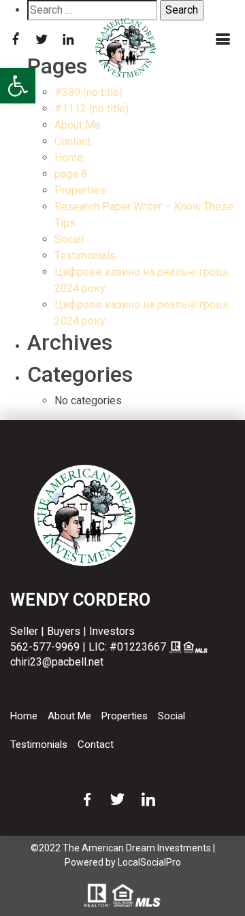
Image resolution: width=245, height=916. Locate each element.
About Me (77, 124)
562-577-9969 (45, 646)
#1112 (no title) (91, 108)
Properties (79, 190)
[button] (17, 85)
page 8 (70, 173)
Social (69, 239)
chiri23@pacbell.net (56, 661)
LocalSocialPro (149, 862)
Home (68, 157)
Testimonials (85, 255)
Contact (72, 141)
